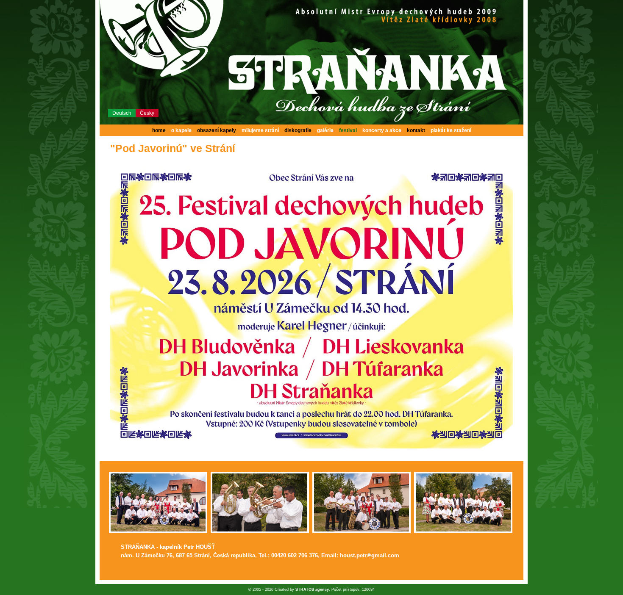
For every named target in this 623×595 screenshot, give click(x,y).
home (159, 130)
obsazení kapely (216, 130)
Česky (147, 113)
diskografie (298, 130)
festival (348, 130)
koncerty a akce (381, 130)
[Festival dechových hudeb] (311, 447)
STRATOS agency (312, 589)
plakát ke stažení (451, 130)
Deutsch (121, 113)
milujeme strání (260, 130)
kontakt (416, 130)
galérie (325, 130)
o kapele (181, 130)
